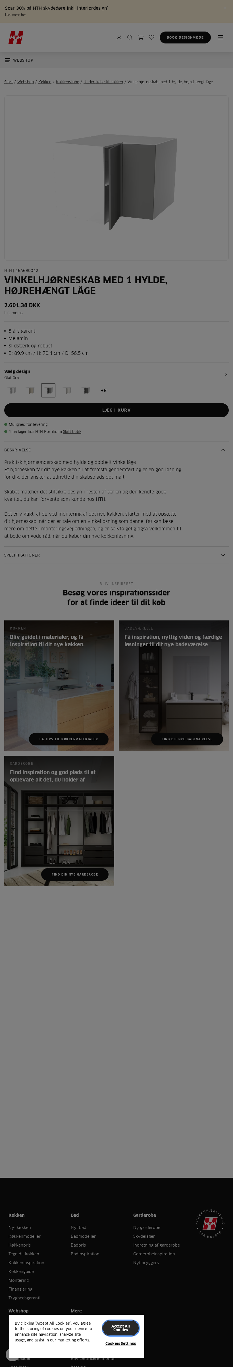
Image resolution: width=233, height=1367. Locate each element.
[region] (76, 1336)
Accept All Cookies (120, 1328)
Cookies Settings (120, 1343)
